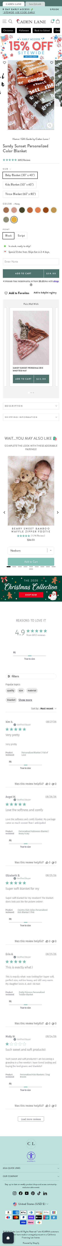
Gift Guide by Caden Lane (34, 139)
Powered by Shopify (31, 1243)
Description (14, 406)
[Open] (8, 1238)
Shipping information (21, 417)
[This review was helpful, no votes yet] (47, 783)
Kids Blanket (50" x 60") (19, 184)
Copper (45, 210)
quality (10, 690)
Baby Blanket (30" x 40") (20, 175)
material (32, 690)
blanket (11, 700)
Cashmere (14, 210)
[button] (31, 62)
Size (7, 169)
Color (11, 203)
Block (8, 235)
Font (6, 229)
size (21, 690)
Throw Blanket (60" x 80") (20, 194)
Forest (22, 210)
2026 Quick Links (11, 1168)
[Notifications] (52, 21)
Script (21, 235)
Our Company (10, 1176)
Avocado (6, 219)
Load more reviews (31, 1119)
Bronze (30, 210)
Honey (14, 219)
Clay (6, 210)
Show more (25, 700)
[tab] (14, 4)
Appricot (38, 210)
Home (16, 139)
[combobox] (43, 708)
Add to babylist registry (45, 292)
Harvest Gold (53, 210)
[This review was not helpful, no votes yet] (53, 783)
